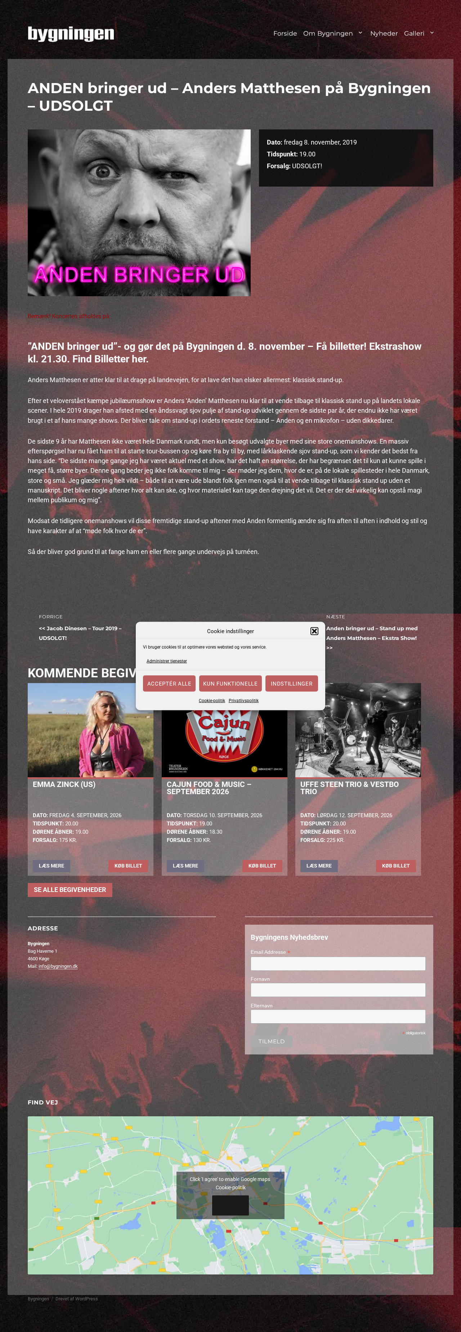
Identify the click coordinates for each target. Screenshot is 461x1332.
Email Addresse (270, 952)
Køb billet (128, 866)
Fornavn (260, 979)
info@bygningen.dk (58, 966)
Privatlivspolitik (244, 700)
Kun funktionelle (230, 683)
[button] (314, 631)
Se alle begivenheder (70, 889)
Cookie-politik (212, 700)
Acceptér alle (169, 683)
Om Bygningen (328, 33)
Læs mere (51, 866)
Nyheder (384, 33)
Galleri (414, 33)
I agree (230, 1205)
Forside (285, 33)
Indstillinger (291, 683)
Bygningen (38, 1298)
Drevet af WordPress (76, 1298)
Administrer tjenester (167, 660)
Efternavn (262, 1005)
